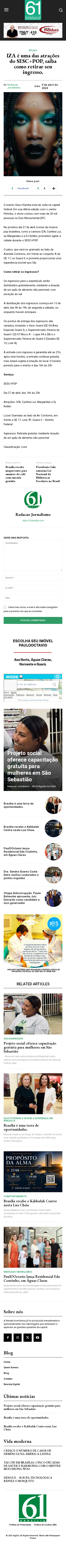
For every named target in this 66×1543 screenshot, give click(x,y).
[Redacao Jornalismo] (33, 500)
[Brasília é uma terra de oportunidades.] (53, 805)
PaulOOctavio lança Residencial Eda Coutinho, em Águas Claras (21, 852)
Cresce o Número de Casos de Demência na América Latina (27, 1452)
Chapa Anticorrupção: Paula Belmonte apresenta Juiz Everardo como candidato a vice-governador (22, 898)
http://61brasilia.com (33, 520)
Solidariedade (13, 1038)
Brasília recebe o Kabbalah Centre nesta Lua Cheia (21, 828)
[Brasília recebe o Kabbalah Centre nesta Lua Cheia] (53, 828)
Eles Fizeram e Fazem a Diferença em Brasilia (28, 1119)
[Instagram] (18, 1338)
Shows (33, 50)
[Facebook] (8, 1338)
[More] (54, 188)
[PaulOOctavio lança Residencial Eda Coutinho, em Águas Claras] (53, 851)
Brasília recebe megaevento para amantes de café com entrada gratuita (16, 474)
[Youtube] (38, 1338)
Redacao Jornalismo (13, 86)
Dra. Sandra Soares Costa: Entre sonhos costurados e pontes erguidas (21, 875)
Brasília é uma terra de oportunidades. (19, 805)
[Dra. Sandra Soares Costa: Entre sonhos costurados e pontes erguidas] (53, 875)
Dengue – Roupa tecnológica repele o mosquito (28, 1479)
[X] (27, 1338)
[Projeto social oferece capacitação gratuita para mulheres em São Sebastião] (33, 1014)
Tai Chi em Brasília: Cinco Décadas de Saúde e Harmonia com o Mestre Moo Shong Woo (32, 1466)
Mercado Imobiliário (18, 1272)
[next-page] (56, 715)
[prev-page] (49, 715)
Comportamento (15, 1196)
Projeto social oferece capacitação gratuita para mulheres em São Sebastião (32, 766)
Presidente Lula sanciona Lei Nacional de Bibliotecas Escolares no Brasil (48, 474)
